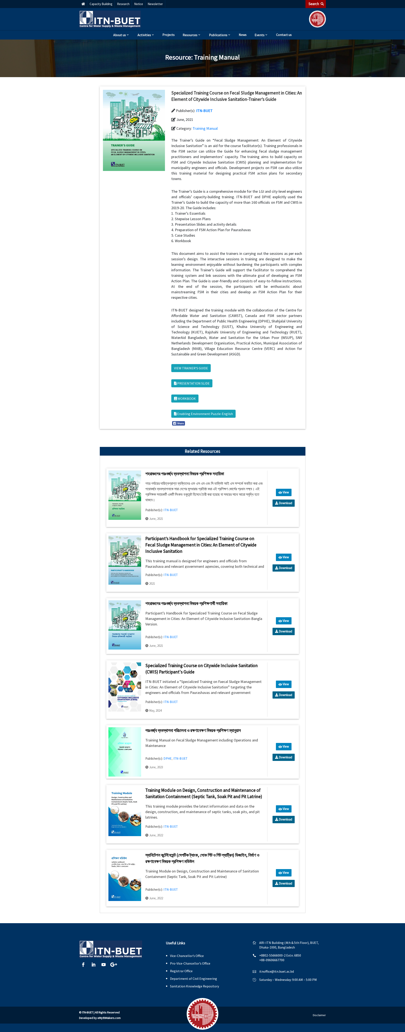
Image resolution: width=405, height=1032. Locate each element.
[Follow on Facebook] (83, 964)
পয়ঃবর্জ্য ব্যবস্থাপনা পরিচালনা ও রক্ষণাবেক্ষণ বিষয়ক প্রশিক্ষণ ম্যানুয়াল (193, 730)
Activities (144, 35)
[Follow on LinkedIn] (93, 964)
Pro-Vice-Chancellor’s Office (190, 963)
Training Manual (217, 57)
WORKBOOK (186, 398)
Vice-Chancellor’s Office (187, 956)
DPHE (167, 758)
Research (123, 4)
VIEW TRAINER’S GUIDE (191, 368)
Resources (190, 35)
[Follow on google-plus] (113, 964)
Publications (218, 35)
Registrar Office (181, 971)
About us (119, 35)
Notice (138, 4)
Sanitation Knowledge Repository (194, 986)
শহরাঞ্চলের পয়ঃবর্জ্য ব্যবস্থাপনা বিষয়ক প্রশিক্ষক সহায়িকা (184, 473)
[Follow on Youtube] (103, 964)
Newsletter (155, 4)
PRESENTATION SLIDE (193, 383)
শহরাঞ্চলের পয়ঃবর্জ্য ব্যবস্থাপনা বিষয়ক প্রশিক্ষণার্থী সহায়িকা (186, 603)
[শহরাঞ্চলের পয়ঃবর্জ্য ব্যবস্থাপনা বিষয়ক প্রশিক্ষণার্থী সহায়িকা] (124, 625)
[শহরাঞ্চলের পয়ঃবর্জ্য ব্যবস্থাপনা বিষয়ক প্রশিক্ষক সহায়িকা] (124, 495)
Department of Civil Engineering (193, 978)
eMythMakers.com (109, 1018)
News (243, 35)
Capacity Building (101, 4)
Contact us (284, 35)
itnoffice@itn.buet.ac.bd (276, 971)
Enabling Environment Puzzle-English (205, 414)
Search (314, 3)
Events (260, 35)
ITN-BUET (204, 110)
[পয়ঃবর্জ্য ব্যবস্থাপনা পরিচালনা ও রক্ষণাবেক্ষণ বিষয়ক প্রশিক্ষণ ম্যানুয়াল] (124, 752)
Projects (168, 35)
